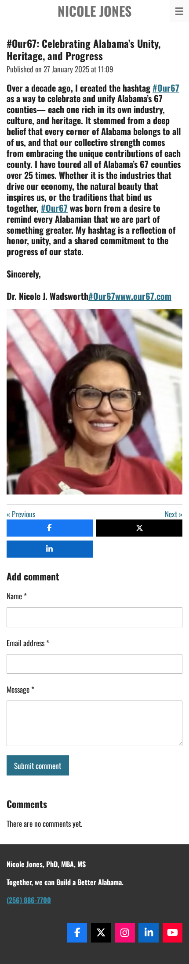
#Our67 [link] (166, 87)
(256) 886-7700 (29, 900)
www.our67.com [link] (143, 295)
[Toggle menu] (179, 11)
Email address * (28, 642)
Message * (20, 689)
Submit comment (37, 765)
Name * (17, 595)
